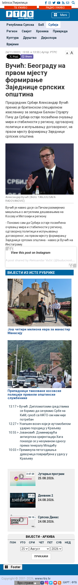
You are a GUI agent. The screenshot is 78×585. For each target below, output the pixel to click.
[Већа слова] (72, 52)
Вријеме (12, 44)
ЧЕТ (41, 542)
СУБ (59, 542)
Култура (12, 37)
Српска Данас (48, 517)
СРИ (32, 542)
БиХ (41, 24)
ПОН (13, 542)
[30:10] (23, 521)
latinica (7, 2)
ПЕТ (50, 542)
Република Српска (20, 24)
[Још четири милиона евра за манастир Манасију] (40, 300)
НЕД (68, 542)
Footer (15, 567)
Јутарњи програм (51, 474)
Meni (63, 15)
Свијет (27, 31)
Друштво (30, 37)
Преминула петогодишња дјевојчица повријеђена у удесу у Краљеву (38, 454)
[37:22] (23, 500)
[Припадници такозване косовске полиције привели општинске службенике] (40, 362)
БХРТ (66, 582)
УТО (22, 542)
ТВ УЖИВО (20, 7)
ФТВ (74, 582)
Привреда (60, 31)
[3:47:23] (23, 478)
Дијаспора (49, 37)
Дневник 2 (45, 495)
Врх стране (26, 583)
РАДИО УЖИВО (55, 7)
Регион (11, 31)
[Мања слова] (67, 52)
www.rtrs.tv (42, 578)
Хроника (42, 31)
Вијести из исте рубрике (31, 273)
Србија (53, 24)
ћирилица (20, 2)
